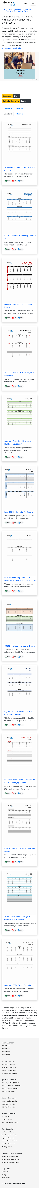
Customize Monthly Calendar (11, 1159)
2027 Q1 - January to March (10, 1088)
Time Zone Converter (8, 1144)
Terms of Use (6, 1178)
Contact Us (5, 1172)
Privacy (4, 1175)
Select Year (7, 96)
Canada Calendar (7, 1119)
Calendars (25, 3)
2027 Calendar (6, 1049)
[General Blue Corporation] (9, 3)
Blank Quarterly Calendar (11, 48)
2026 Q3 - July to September (10, 1083)
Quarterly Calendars (9, 1080)
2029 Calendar (6, 1055)
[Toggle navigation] (33, 4)
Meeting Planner (7, 1147)
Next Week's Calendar (8, 1104)
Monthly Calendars (8, 1061)
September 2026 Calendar (9, 1067)
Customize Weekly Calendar (10, 1162)
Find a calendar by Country (10, 1122)
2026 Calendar (6, 1046)
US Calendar (5, 1116)
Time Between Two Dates (9, 1135)
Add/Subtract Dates (8, 1132)
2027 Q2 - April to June (8, 1091)
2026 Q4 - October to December (11, 1086)
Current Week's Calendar (9, 1101)
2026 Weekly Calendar (8, 1107)
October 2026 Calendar (9, 1070)
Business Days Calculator (9, 1141)
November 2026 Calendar (9, 1073)
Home (8, 9)
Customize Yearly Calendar (10, 1156)
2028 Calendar (6, 1052)
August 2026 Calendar (8, 1064)
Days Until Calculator (8, 1138)
